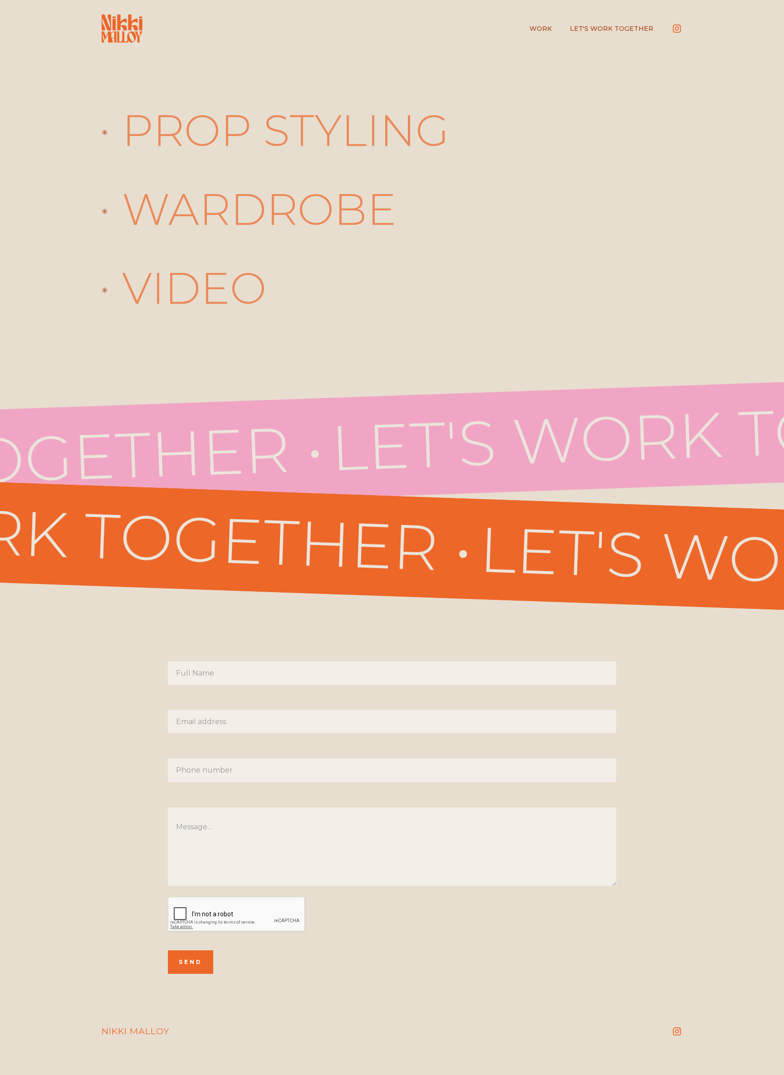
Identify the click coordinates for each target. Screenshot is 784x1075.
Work (540, 28)
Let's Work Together (611, 28)
